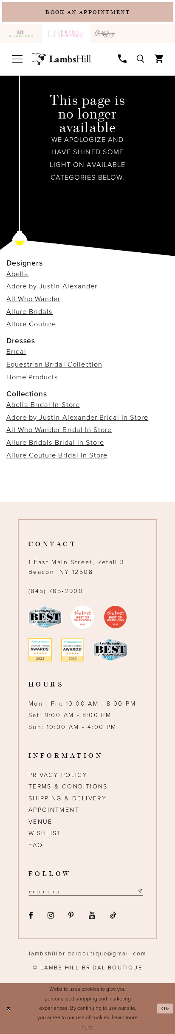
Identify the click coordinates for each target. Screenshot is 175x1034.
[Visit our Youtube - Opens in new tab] (91, 915)
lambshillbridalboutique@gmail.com (88, 953)
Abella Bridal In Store (43, 405)
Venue (40, 821)
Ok (165, 1008)
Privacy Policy (58, 775)
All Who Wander (33, 299)
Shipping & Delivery (67, 798)
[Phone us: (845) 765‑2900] (122, 58)
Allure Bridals (29, 312)
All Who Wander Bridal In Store (59, 430)
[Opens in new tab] (105, 33)
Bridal (16, 351)
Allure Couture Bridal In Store (56, 455)
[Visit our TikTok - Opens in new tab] (112, 915)
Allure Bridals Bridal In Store (55, 442)
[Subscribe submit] (139, 891)
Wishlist (45, 833)
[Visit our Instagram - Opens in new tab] (50, 915)
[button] (17, 59)
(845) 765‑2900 (55, 591)
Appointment (53, 810)
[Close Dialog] (8, 1008)
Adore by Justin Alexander (51, 286)
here (87, 1027)
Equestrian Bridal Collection (54, 364)
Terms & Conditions (68, 786)
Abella (17, 274)
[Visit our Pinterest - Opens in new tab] (71, 915)
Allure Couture (31, 324)
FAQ (35, 845)
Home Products (32, 377)
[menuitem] (21, 33)
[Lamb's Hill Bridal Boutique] (61, 59)
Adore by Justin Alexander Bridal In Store (77, 417)
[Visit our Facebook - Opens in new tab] (30, 915)
